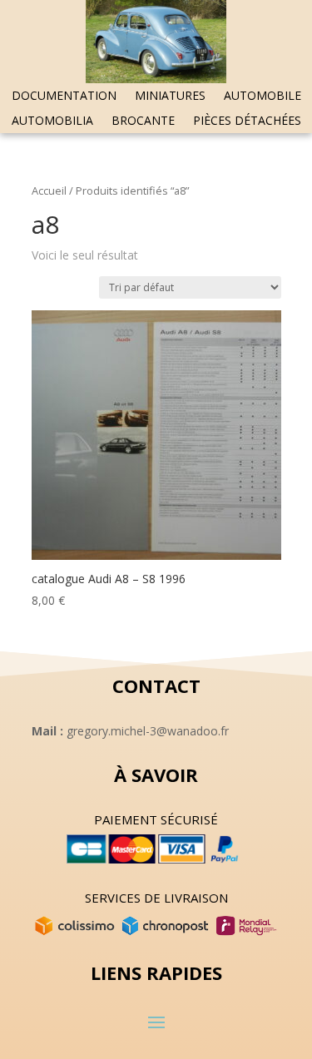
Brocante (143, 121)
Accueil (49, 190)
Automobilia (52, 121)
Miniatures (170, 96)
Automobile (262, 96)
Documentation (64, 96)
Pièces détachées (247, 121)
